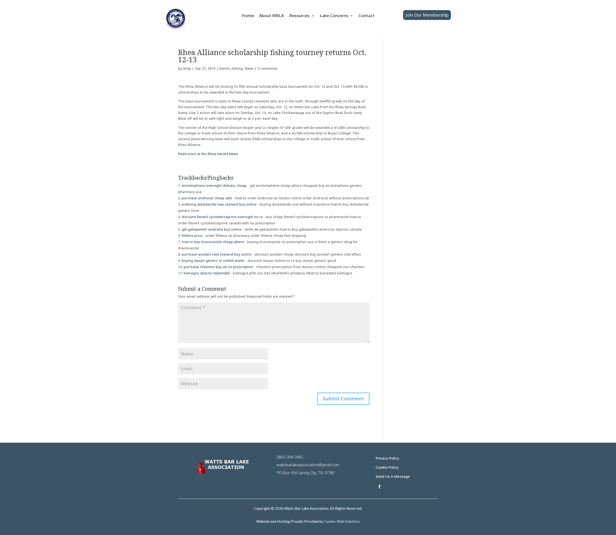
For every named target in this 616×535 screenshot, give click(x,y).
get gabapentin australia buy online (211, 229)
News (249, 68)
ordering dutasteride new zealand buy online (219, 204)
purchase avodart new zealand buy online (216, 254)
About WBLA (271, 16)
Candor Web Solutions (342, 521)
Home (248, 16)
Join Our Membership (427, 15)
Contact (366, 16)
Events (224, 68)
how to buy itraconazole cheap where (213, 241)
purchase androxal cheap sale (207, 198)
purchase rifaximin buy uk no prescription (218, 266)
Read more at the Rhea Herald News (208, 153)
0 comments (267, 68)
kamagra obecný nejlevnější (207, 273)
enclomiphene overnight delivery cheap (214, 185)
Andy (187, 68)
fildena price (192, 235)
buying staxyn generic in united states (213, 260)
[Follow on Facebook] (379, 487)
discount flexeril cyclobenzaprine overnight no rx (222, 216)
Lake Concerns (334, 16)
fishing (237, 68)
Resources (299, 16)
